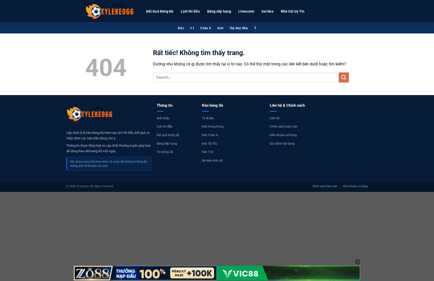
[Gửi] (344, 77)
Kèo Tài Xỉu (209, 143)
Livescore (246, 11)
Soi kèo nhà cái (212, 160)
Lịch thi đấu (190, 11)
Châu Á (205, 28)
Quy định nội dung (282, 143)
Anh (220, 28)
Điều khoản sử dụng (283, 135)
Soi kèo (267, 11)
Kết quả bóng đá (168, 135)
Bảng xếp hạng (219, 11)
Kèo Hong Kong (213, 126)
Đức (181, 28)
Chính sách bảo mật (283, 126)
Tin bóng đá (165, 152)
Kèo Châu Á (210, 135)
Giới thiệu (163, 118)
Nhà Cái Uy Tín (292, 11)
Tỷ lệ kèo (208, 118)
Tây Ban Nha (238, 28)
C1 (192, 28)
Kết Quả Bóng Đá (160, 11)
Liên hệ (274, 118)
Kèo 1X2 (207, 152)
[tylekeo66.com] (110, 11)
